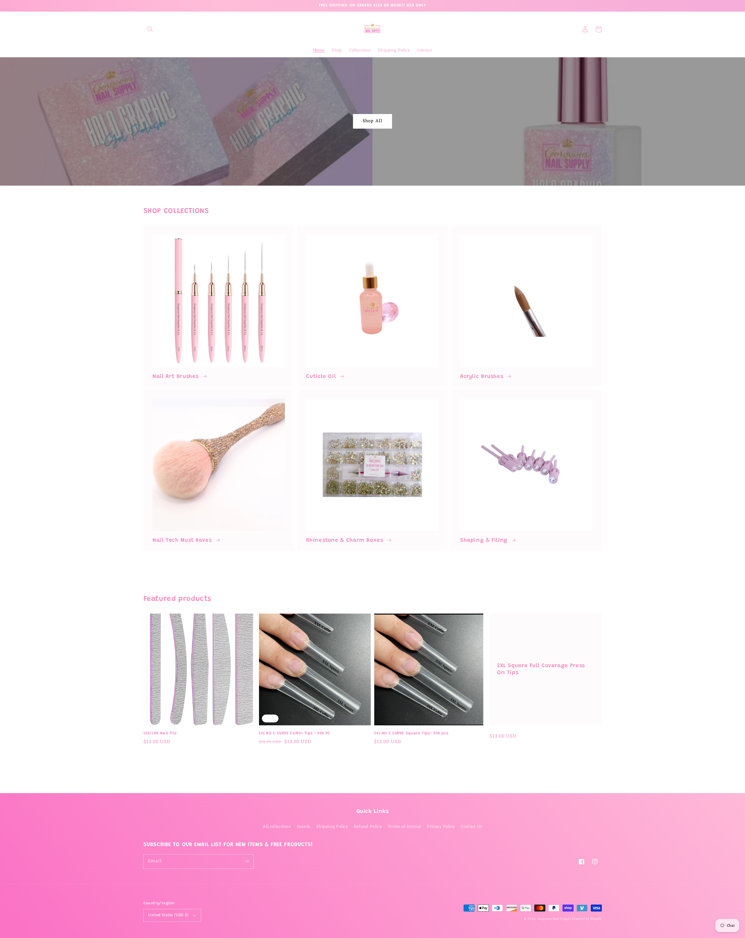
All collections (277, 826)
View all (372, 566)
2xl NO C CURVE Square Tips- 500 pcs (411, 733)
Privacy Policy (441, 826)
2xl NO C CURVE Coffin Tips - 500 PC (294, 733)
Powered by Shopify (587, 919)
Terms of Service (404, 826)
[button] (150, 29)
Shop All (372, 121)
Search (304, 826)
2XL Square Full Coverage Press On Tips (541, 669)
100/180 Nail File (160, 733)
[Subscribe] (246, 861)
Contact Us (471, 826)
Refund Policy (368, 826)
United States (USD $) (168, 915)
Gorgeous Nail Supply (554, 919)
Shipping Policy (332, 826)
